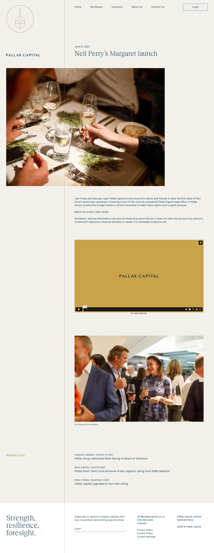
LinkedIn (142, 523)
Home (78, 7)
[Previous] (77, 379)
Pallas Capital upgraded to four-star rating (101, 484)
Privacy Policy (145, 530)
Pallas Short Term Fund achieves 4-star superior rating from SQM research (122, 471)
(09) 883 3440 (145, 520)
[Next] (201, 379)
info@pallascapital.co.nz (151, 517)
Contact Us (157, 7)
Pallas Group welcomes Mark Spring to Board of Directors (111, 458)
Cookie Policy (145, 533)
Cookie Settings (146, 537)
